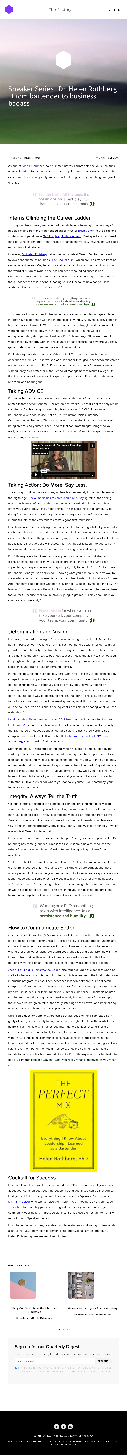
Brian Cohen (86, 230)
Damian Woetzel (19, 1201)
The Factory (60, 9)
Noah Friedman (71, 236)
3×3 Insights (51, 236)
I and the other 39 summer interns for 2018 (36, 719)
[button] (59, 1329)
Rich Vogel (23, 725)
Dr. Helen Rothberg (34, 254)
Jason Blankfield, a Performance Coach (34, 970)
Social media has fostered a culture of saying (58, 498)
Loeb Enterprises (33, 166)
